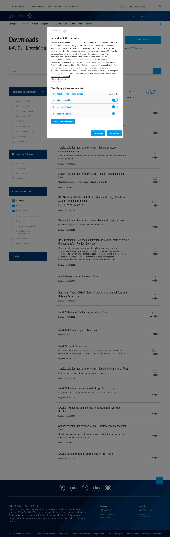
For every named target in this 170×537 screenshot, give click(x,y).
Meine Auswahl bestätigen (63, 121)
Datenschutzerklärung (61, 79)
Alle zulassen (98, 133)
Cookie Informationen (60, 76)
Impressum (56, 82)
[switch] (115, 100)
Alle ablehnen (114, 133)
